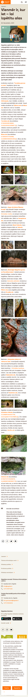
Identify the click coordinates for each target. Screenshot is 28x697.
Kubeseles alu (10, 375)
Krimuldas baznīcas (18, 368)
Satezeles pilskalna (13, 281)
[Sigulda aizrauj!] (12, 2)
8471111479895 (12, 417)
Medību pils (11, 430)
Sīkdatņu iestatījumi (7, 572)
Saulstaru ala (13, 392)
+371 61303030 (8, 603)
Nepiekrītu (17, 688)
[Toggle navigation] (26, 2)
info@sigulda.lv (8, 586)
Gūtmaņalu (5, 101)
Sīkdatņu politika (6, 564)
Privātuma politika (6, 568)
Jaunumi (3, 6)
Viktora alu (17, 105)
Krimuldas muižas (7, 214)
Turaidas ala (5, 121)
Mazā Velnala (17, 225)
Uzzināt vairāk (5, 623)
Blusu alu (4, 134)
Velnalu (20, 227)
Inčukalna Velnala (7, 412)
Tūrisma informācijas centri (9, 560)
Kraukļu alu (10, 292)
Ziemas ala (4, 477)
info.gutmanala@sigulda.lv (11, 600)
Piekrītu (6, 688)
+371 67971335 (8, 589)
